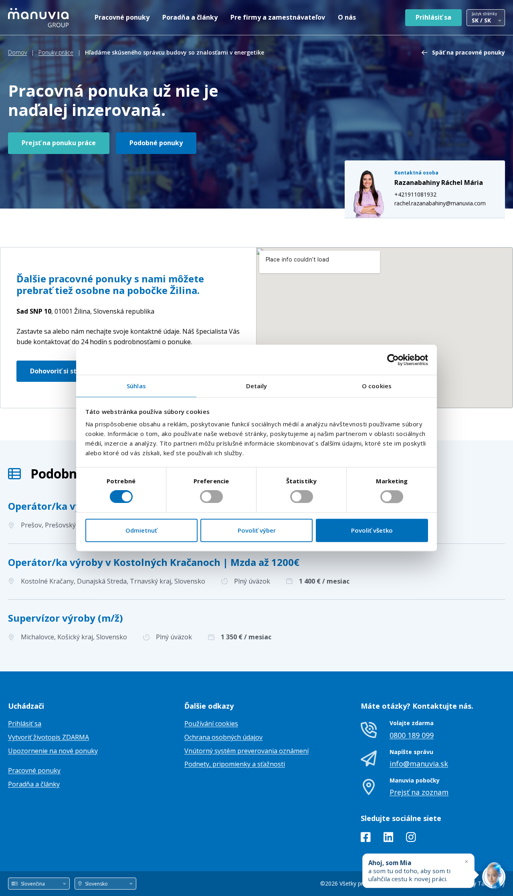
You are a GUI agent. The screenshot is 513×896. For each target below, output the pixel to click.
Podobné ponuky (156, 142)
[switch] (211, 497)
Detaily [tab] (256, 386)
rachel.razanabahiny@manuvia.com (440, 203)
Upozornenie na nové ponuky (53, 750)
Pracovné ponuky (122, 17)
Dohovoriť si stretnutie (67, 371)
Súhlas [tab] (136, 386)
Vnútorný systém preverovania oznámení (246, 750)
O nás (347, 17)
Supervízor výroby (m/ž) (65, 617)
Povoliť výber (257, 530)
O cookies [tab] (377, 386)
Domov (17, 52)
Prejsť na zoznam (419, 792)
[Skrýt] (466, 861)
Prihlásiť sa (433, 17)
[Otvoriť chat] (494, 877)
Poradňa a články (190, 17)
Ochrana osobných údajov (223, 737)
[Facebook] (366, 838)
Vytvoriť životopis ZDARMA (48, 737)
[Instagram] (411, 838)
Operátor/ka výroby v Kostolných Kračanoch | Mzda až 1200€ (153, 562)
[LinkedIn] (389, 838)
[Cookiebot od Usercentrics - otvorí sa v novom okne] (393, 360)
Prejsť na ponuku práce (59, 142)
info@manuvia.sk (419, 763)
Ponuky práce (55, 52)
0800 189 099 (412, 735)
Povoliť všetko (372, 530)
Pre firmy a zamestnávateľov (277, 17)
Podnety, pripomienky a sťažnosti (234, 764)
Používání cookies (211, 723)
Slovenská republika (85, 311)
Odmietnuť (141, 530)
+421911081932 (415, 194)
